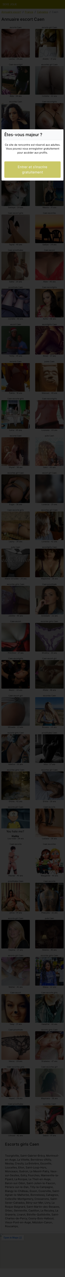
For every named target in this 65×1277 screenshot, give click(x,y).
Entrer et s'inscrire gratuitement (32, 169)
